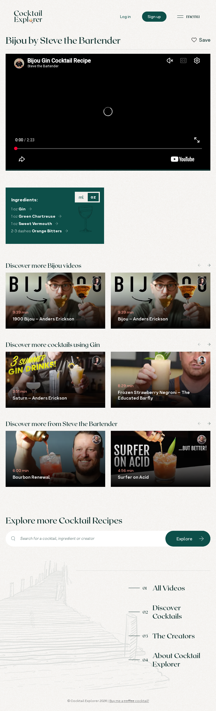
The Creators (173, 635)
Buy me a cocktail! (129, 701)
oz (93, 197)
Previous (199, 265)
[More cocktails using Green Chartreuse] (60, 216)
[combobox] (85, 539)
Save (204, 40)
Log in (125, 16)
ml (81, 197)
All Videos (168, 587)
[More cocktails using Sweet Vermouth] (56, 223)
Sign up (154, 16)
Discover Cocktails (167, 611)
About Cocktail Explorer (176, 659)
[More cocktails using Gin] (30, 209)
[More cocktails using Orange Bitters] (66, 231)
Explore (184, 538)
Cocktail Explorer (28, 16)
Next (209, 265)
